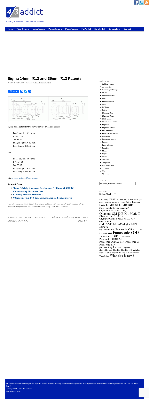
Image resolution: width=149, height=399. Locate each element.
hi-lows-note (17, 177)
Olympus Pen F (129, 219)
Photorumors (32, 177)
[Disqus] (48, 261)
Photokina (116, 250)
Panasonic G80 (137, 230)
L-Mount (105, 107)
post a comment (62, 206)
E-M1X (112, 199)
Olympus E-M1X (107, 210)
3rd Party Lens (33, 203)
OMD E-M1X (105, 221)
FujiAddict (86, 29)
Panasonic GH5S (109, 236)
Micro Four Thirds (109, 121)
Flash (104, 98)
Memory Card (107, 113)
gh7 (140, 199)
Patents (105, 142)
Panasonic (106, 136)
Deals (104, 92)
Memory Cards (108, 116)
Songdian (106, 162)
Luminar (136, 202)
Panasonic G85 (105, 233)
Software (105, 159)
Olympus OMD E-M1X (111, 218)
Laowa (122, 202)
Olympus (105, 124)
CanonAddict (114, 29)
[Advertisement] (74, 53)
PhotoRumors (71, 29)
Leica (104, 110)
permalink (23, 206)
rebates (136, 249)
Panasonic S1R (107, 244)
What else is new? (122, 255)
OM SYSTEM (107, 130)
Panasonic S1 (132, 241)
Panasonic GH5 (126, 232)
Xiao (104, 171)
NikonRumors (23, 29)
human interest (108, 101)
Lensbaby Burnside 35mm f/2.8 (28, 194)
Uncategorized (108, 165)
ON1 (101, 230)
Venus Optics (104, 256)
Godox (101, 202)
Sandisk (105, 148)
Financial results (108, 95)
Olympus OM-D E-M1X (111, 216)
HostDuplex (17, 391)
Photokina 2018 (126, 250)
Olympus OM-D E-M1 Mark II (119, 213)
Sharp (104, 150)
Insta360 (105, 104)
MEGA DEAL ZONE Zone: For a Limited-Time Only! (26, 219)
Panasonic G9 (124, 229)
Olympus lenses (108, 127)
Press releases (107, 145)
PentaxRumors (55, 29)
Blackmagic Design (110, 89)
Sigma (41, 203)
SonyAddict (99, 29)
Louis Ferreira (17, 83)
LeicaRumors (39, 29)
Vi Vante (105, 168)
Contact (127, 29)
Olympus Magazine (123, 211)
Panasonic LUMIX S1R (111, 241)
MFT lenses (106, 118)
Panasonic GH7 (126, 236)
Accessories (106, 86)
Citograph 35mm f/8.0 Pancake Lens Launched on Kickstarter (42, 197)
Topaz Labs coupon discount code (125, 252)
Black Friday (103, 199)
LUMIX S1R (126, 205)
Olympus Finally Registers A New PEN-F (70, 219)
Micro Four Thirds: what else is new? (114, 208)
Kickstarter (115, 202)
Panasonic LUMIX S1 (110, 239)
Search (102, 180)
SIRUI (104, 156)
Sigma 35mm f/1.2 (76, 203)
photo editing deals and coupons (114, 247)
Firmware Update (131, 199)
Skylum (108, 252)
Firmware (120, 199)
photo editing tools (105, 250)
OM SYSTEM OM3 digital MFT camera (118, 225)
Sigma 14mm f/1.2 (61, 203)
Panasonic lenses (109, 139)
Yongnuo (106, 174)
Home (10, 29)
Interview (108, 202)
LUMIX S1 (112, 205)
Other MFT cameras (110, 133)
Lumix (102, 205)
